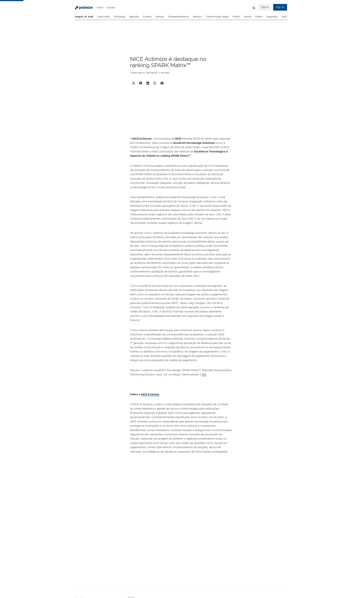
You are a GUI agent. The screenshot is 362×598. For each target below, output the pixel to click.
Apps (284, 16)
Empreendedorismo (178, 16)
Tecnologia (119, 16)
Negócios (134, 16)
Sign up (280, 7)
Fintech (236, 16)
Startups (159, 16)
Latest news (103, 16)
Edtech (259, 16)
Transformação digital (217, 16)
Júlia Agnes (151, 72)
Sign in (265, 7)
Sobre (100, 7)
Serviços (197, 16)
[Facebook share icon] (140, 80)
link (204, 374)
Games (247, 16)
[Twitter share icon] (133, 80)
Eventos (147, 16)
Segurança (272, 16)
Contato (111, 7)
